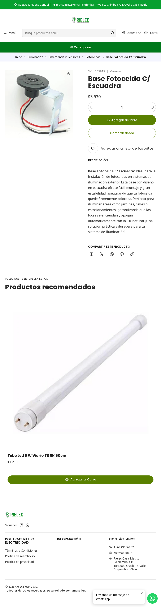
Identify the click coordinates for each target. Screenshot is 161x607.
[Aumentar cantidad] (152, 107)
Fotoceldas (93, 57)
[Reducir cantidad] (91, 107)
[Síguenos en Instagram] (21, 525)
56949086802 (123, 553)
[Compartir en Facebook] (91, 254)
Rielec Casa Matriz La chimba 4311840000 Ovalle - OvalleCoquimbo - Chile (130, 563)
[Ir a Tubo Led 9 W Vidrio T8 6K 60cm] (80, 375)
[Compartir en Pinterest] (122, 254)
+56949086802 (124, 547)
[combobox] (69, 33)
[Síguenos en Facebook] (28, 525)
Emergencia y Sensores (64, 57)
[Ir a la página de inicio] (80, 19)
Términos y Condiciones (21, 550)
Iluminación (35, 57)
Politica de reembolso (20, 556)
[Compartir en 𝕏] (101, 254)
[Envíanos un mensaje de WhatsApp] (152, 598)
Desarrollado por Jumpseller (66, 590)
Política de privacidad (19, 562)
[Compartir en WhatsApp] (111, 254)
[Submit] (112, 33)
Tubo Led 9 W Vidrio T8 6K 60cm (37, 455)
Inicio (18, 57)
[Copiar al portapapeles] (132, 254)
